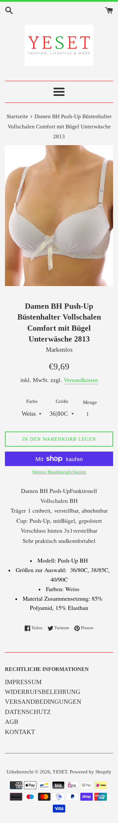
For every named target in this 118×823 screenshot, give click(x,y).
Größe (62, 401)
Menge (90, 402)
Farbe (32, 401)
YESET (59, 771)
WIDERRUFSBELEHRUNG (42, 691)
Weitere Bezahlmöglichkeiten (59, 472)
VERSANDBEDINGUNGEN (43, 701)
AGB (11, 721)
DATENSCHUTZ (28, 711)
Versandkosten (81, 380)
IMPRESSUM (23, 681)
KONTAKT (20, 731)
